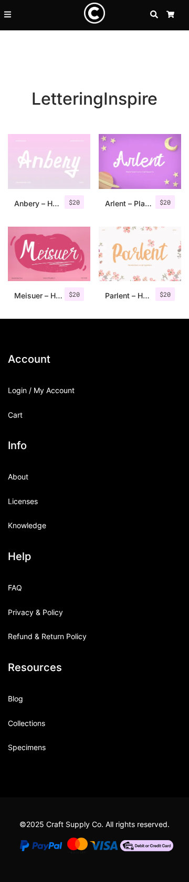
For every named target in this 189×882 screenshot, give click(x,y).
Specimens (27, 747)
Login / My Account (41, 390)
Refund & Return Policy (47, 636)
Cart (15, 414)
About (18, 476)
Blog (15, 698)
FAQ (15, 587)
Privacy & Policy (35, 612)
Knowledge (27, 525)
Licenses (23, 501)
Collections (26, 723)
